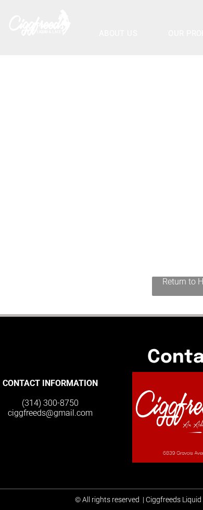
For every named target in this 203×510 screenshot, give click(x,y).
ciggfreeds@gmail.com (50, 413)
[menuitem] (122, 33)
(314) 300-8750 (50, 403)
